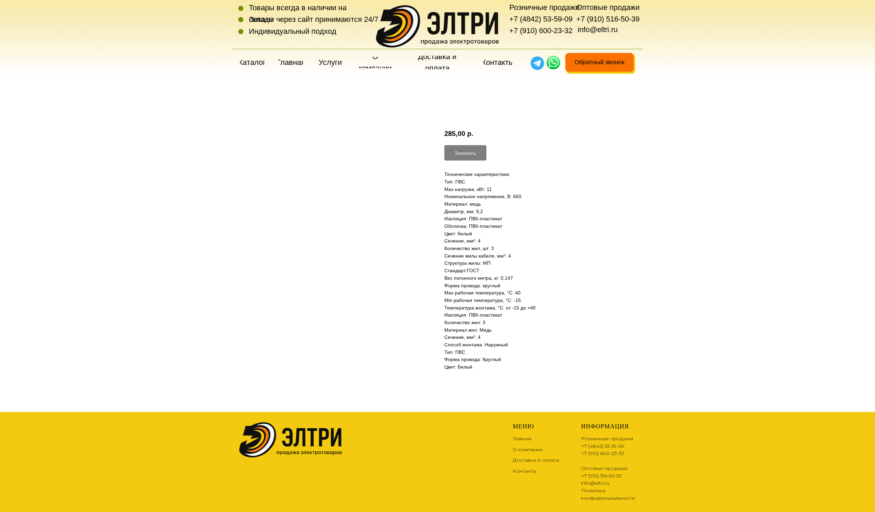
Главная (522, 438)
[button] (599, 62)
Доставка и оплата (536, 460)
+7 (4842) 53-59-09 (541, 19)
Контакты (524, 471)
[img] (553, 62)
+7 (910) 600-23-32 (541, 30)
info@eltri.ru (598, 29)
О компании (528, 449)
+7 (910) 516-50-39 (608, 19)
